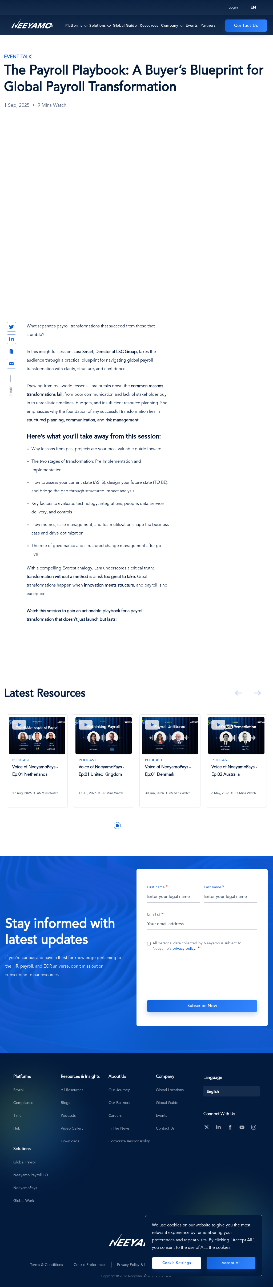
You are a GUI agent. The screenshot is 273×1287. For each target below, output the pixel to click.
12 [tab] (181, 825)
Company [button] (169, 25)
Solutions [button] (97, 25)
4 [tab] (117, 825)
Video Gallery (72, 1128)
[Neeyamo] (32, 23)
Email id (153, 914)
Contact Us (246, 26)
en (253, 7)
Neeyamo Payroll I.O (30, 1175)
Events (192, 25)
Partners (207, 25)
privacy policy (183, 949)
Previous (237, 693)
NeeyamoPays (25, 1188)
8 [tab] (149, 825)
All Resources (72, 1090)
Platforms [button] (73, 25)
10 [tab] (165, 825)
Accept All (231, 1263)
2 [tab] (101, 825)
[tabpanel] (37, 764)
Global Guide (125, 25)
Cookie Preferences (90, 1265)
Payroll (18, 1090)
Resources (149, 25)
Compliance (23, 1103)
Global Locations (170, 1090)
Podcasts (68, 1116)
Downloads (70, 1141)
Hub (17, 1128)
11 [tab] (173, 825)
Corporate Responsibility (129, 1141)
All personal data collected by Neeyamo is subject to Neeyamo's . (196, 946)
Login (233, 7)
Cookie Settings (176, 1263)
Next (256, 693)
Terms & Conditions (46, 1265)
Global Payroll (24, 1162)
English (213, 1092)
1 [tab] (93, 825)
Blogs (65, 1103)
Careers (115, 1116)
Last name (212, 887)
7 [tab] (141, 825)
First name (156, 887)
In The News (119, 1128)
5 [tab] (125, 825)
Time (17, 1116)
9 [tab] (157, 825)
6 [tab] (133, 825)
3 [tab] (109, 825)
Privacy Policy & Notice (136, 1265)
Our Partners (119, 1103)
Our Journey (119, 1090)
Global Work (23, 1201)
